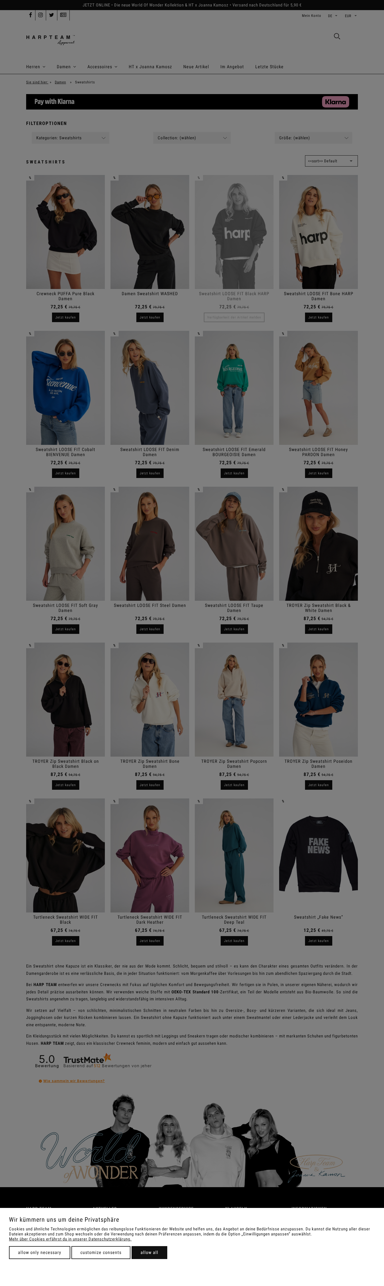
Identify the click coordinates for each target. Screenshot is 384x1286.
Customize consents (100, 1252)
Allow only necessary (39, 1252)
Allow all (149, 1252)
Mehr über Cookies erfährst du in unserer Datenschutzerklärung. (70, 1239)
